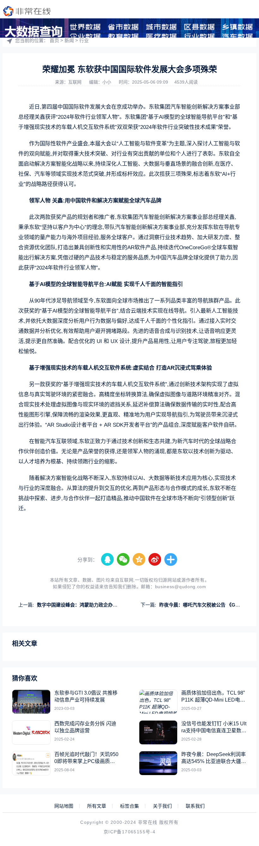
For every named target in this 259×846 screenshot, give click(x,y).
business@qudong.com (180, 586)
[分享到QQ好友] (107, 559)
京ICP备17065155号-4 (129, 831)
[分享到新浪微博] (155, 559)
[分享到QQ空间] (139, 559)
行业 (84, 40)
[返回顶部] (238, 753)
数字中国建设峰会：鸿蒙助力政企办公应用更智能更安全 (96, 604)
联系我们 (195, 806)
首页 (54, 40)
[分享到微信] (123, 559)
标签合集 (129, 806)
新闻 (69, 40)
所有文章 (96, 806)
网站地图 (63, 806)
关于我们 (162, 806)
